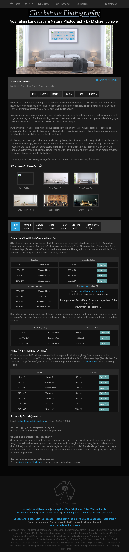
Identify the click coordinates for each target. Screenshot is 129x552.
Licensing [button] (64, 4)
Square (33, 512)
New (31, 4)
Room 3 (68, 94)
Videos (57, 512)
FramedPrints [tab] (27, 226)
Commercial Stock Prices (31, 462)
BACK (101, 80)
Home (16, 4)
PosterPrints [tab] (63, 226)
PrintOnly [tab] (15, 226)
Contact (86, 512)
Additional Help (90, 361)
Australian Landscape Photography (97, 519)
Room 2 (56, 94)
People (102, 509)
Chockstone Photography (27, 519)
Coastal (34, 509)
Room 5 (93, 94)
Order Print (102, 265)
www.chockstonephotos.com (64, 525)
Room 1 (44, 94)
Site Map (107, 512)
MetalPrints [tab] (52, 226)
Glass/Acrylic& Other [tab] (92, 226)
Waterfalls (70, 509)
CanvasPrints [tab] (39, 226)
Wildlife (94, 509)
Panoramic (22, 512)
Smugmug (85, 286)
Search (83, 4)
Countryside (57, 509)
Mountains (44, 509)
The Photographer (71, 512)
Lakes (79, 509)
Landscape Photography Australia (59, 519)
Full (34, 94)
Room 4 (81, 94)
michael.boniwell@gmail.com (91, 291)
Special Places (45, 512)
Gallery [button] (45, 4)
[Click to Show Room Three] (64, 49)
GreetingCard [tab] (76, 226)
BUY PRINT (113, 80)
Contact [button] (112, 4)
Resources (96, 512)
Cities (86, 509)
